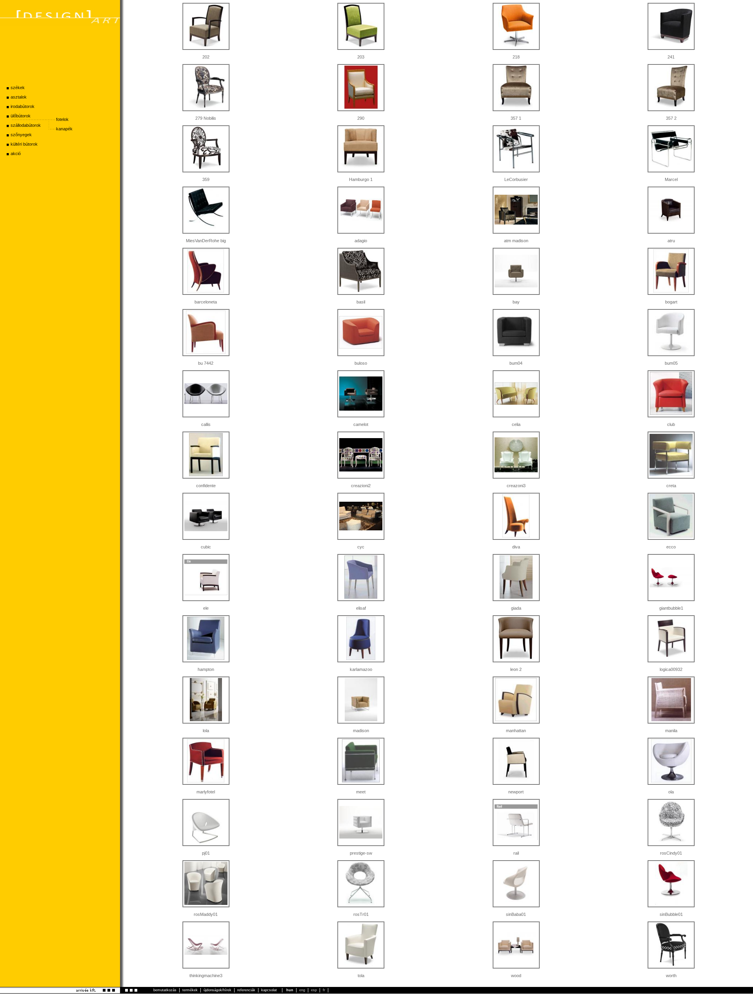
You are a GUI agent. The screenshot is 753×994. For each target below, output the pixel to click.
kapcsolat (269, 990)
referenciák (246, 990)
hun (289, 990)
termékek (190, 990)
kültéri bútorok (24, 144)
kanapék (64, 128)
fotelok (62, 119)
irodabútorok (23, 106)
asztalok (19, 97)
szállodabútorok (26, 125)
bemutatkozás (164, 990)
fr (324, 990)
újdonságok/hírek (217, 990)
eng (302, 990)
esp (314, 990)
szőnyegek (21, 134)
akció (16, 153)
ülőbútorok (21, 115)
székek (18, 87)
